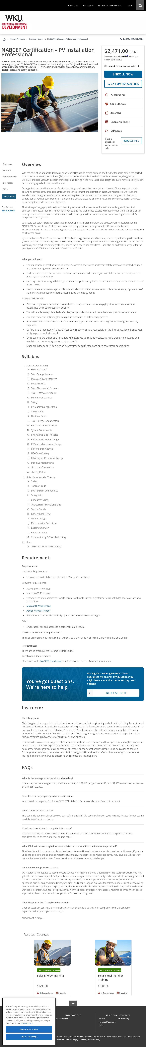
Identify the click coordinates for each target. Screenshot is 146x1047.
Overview (7, 164)
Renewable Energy (36, 39)
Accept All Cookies (29, 1029)
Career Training (61, 1018)
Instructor (8, 183)
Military (102, 1018)
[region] (29, 1021)
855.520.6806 (8, 210)
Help (101, 1025)
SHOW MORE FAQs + (33, 918)
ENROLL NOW (123, 74)
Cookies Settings (29, 1036)
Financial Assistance (107, 1022)
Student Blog (123, 1018)
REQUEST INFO (131, 140)
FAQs (5, 189)
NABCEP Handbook (50, 661)
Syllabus (7, 170)
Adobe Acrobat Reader (38, 610)
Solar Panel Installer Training (110, 977)
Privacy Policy (94, 1039)
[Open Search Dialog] (140, 5)
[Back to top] (73, 1014)
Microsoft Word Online (39, 606)
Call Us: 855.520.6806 (131, 38)
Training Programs (17, 39)
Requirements (10, 176)
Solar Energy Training (50, 975)
